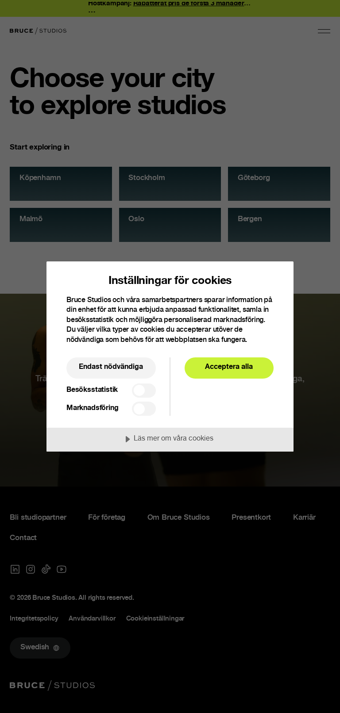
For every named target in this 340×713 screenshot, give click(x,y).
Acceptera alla (229, 367)
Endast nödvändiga (111, 367)
